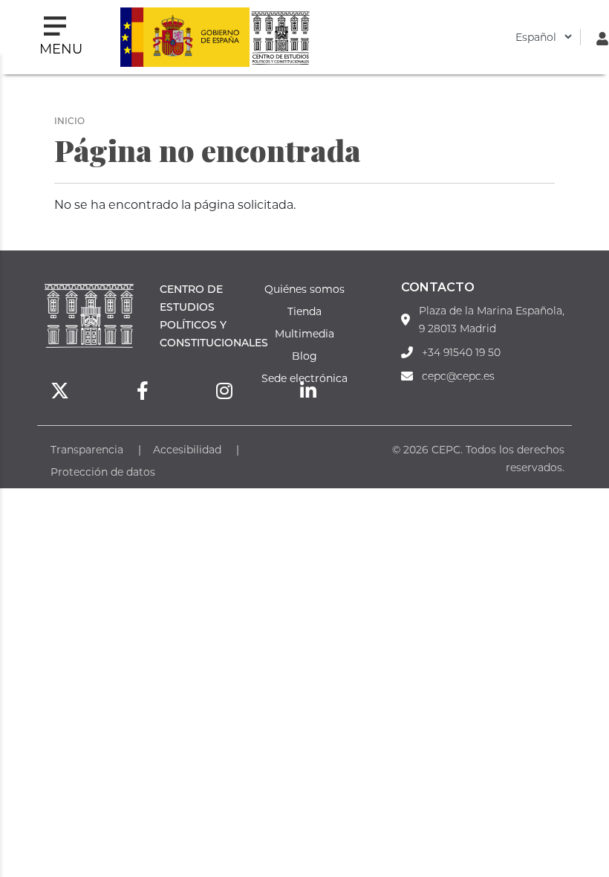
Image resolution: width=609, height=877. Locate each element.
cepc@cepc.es (458, 376)
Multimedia (304, 333)
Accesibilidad (187, 449)
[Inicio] (280, 37)
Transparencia (87, 449)
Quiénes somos (304, 289)
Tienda (304, 311)
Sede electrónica (304, 378)
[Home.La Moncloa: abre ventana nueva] (185, 37)
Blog (304, 356)
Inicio (69, 120)
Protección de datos (103, 472)
